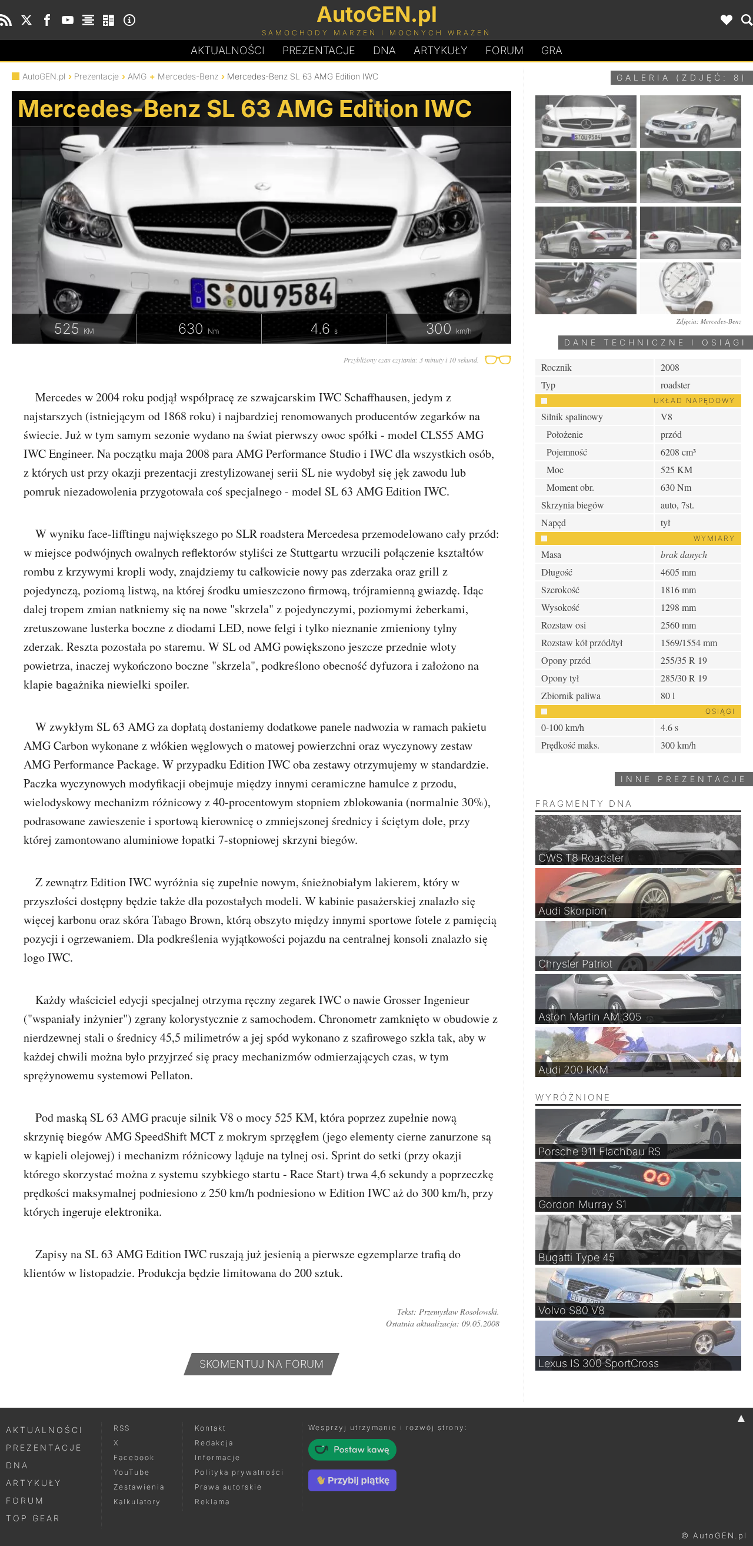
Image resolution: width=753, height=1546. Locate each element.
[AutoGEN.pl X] (26, 20)
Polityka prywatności (239, 1472)
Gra (551, 50)
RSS (122, 1428)
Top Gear (33, 1518)
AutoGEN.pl (43, 76)
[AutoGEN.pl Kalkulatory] (109, 20)
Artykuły (441, 50)
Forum (504, 50)
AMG (137, 76)
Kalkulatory (137, 1501)
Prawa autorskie (228, 1486)
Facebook (134, 1457)
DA (384, 50)
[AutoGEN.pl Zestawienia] (88, 20)
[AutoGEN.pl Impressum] (129, 20)
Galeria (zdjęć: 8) (682, 77)
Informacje (218, 1457)
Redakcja (214, 1442)
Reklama (212, 1501)
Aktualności (228, 50)
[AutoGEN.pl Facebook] (47, 20)
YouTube (132, 1472)
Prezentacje (318, 50)
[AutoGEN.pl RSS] (6, 20)
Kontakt (210, 1428)
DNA (17, 1465)
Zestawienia (139, 1486)
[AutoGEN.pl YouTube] (68, 20)
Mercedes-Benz (188, 76)
